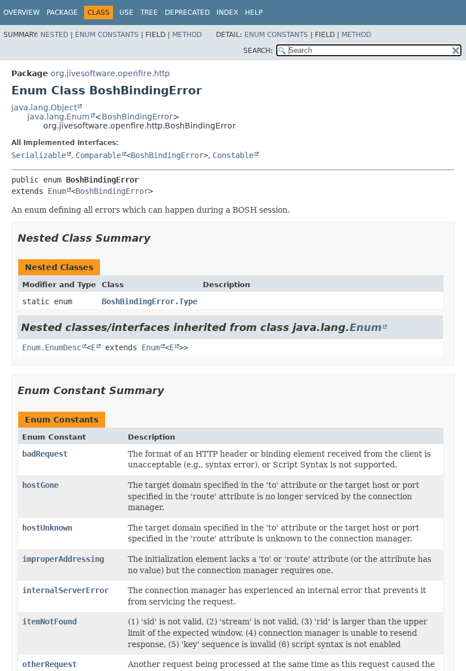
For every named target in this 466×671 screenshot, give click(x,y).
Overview (21, 12)
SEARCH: (258, 51)
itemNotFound (49, 621)
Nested (54, 35)
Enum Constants (107, 35)
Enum (57, 191)
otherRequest (49, 664)
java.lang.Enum (58, 116)
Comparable (98, 155)
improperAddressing (63, 559)
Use (126, 12)
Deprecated (187, 12)
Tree (149, 12)
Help (254, 12)
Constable (233, 155)
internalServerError (65, 590)
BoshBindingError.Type (149, 301)
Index (227, 12)
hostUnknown (47, 527)
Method (187, 35)
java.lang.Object (44, 107)
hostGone (40, 485)
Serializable (38, 155)
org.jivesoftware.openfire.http (110, 73)
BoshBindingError (137, 116)
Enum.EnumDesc (51, 347)
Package (62, 12)
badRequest (45, 453)
